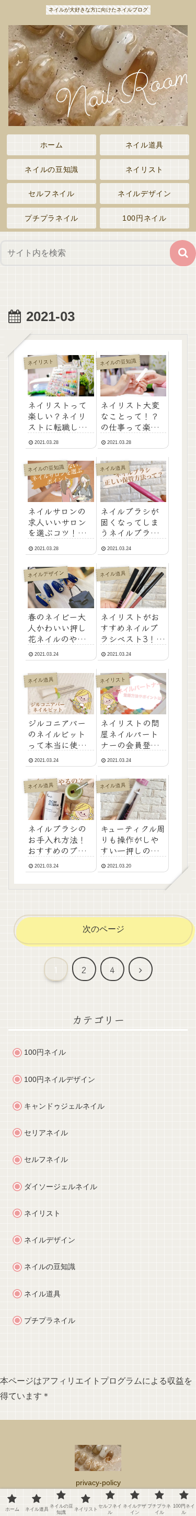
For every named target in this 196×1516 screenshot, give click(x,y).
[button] (183, 253)
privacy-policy (98, 1482)
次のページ (103, 929)
